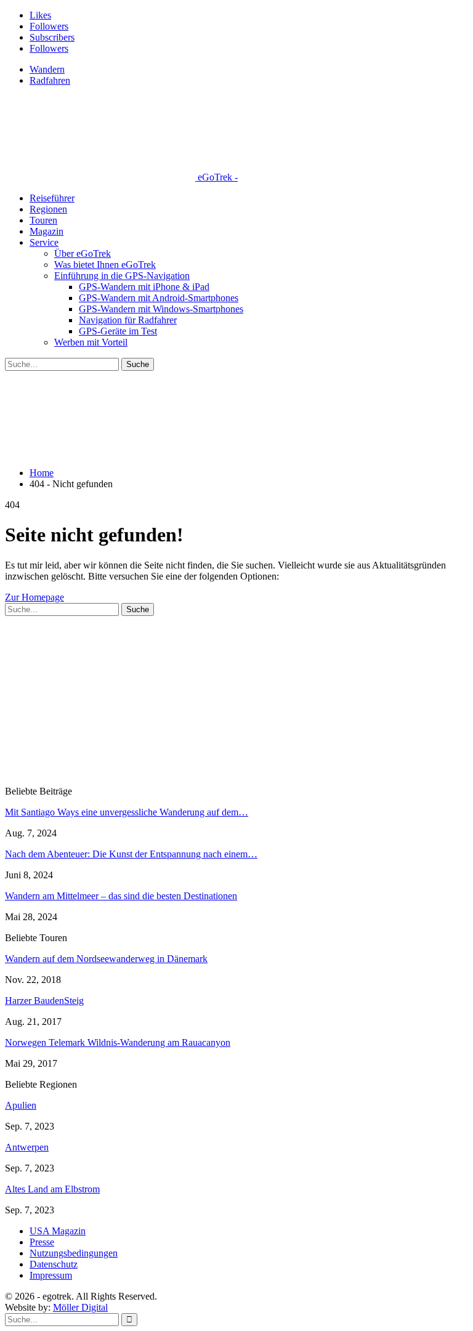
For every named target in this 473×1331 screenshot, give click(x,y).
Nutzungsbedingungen (74, 1253)
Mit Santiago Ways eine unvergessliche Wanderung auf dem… (126, 812)
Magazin (46, 231)
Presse (42, 1242)
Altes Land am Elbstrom (52, 1189)
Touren (43, 220)
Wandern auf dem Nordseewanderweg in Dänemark (106, 958)
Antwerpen (27, 1147)
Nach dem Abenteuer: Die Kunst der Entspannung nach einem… (131, 854)
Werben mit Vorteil (90, 342)
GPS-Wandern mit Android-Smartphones (158, 298)
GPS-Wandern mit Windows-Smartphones (161, 309)
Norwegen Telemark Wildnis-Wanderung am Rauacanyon (117, 1042)
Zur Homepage (34, 597)
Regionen (48, 209)
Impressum (51, 1275)
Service (44, 242)
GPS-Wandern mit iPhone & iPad (144, 286)
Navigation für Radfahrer (128, 320)
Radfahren (50, 80)
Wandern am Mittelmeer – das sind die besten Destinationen (121, 896)
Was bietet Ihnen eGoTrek (105, 264)
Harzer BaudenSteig (44, 1000)
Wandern (47, 69)
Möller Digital (80, 1307)
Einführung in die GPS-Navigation (122, 275)
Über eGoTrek (82, 253)
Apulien (20, 1105)
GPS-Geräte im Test (118, 331)
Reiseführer (52, 198)
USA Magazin (58, 1231)
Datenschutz (54, 1264)
